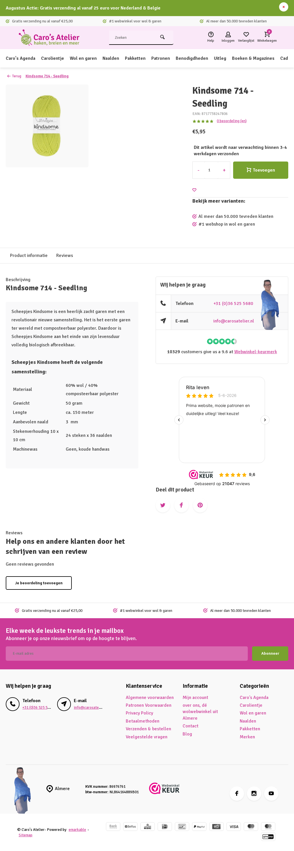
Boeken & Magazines (253, 58)
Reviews (64, 255)
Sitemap (25, 835)
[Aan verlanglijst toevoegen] (194, 190)
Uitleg (220, 58)
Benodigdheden (192, 58)
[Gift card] (216, 827)
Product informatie (29, 255)
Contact (190, 726)
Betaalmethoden (142, 721)
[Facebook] (237, 793)
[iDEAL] (165, 827)
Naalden (110, 58)
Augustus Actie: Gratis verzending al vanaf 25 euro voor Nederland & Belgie (83, 8)
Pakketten (135, 58)
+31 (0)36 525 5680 (233, 303)
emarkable (77, 829)
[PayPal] (199, 827)
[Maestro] (251, 827)
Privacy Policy (139, 713)
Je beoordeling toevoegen (39, 583)
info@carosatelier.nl (233, 321)
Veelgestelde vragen (146, 737)
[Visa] (234, 827)
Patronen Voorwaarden (148, 705)
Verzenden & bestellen (148, 729)
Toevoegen (264, 170)
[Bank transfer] (113, 827)
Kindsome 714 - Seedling (47, 76)
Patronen (160, 58)
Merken (247, 737)
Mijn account (195, 697)
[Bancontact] (182, 827)
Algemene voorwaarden (150, 697)
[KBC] (147, 827)
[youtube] (271, 793)
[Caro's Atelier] (51, 37)
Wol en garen (83, 58)
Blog (187, 734)
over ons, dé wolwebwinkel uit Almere (200, 711)
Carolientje (52, 58)
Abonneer (270, 653)
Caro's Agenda (20, 58)
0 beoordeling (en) (232, 120)
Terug (16, 76)
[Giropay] (268, 837)
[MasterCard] (268, 827)
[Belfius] (130, 827)
